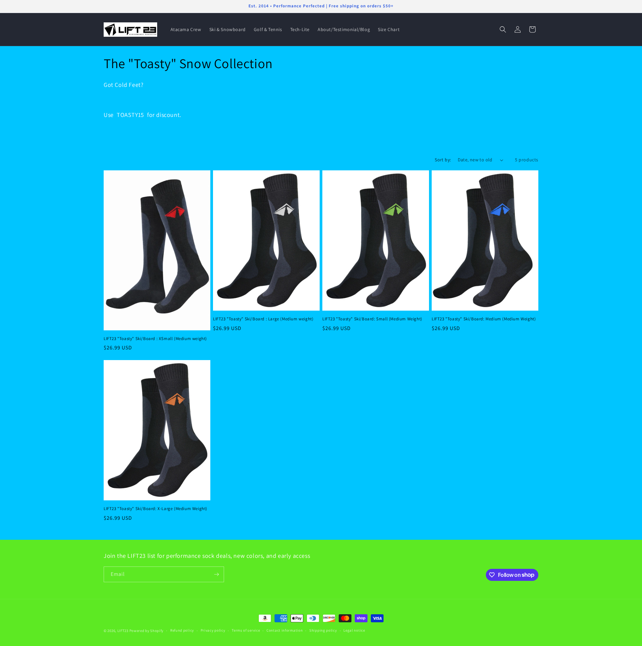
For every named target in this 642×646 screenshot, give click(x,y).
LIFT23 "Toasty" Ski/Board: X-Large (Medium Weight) (155, 508)
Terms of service (246, 630)
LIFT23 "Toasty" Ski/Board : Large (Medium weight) (263, 319)
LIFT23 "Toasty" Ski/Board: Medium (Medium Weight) (484, 319)
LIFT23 (122, 630)
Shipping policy (323, 630)
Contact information (284, 630)
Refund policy (182, 630)
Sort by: (443, 160)
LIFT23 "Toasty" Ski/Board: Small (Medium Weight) (372, 319)
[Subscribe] (216, 574)
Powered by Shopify (146, 630)
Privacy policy (213, 630)
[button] (503, 29)
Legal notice (354, 630)
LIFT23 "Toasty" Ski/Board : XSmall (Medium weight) (155, 338)
